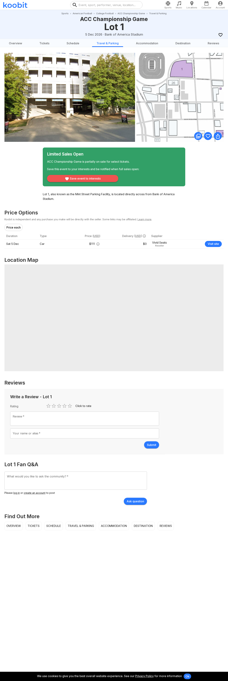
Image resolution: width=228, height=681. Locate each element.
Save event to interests (85, 178)
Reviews (213, 43)
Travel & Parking (108, 43)
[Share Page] (218, 136)
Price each (13, 227)
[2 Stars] (53, 406)
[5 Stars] (69, 406)
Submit (151, 445)
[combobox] (109, 5)
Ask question (135, 501)
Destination (182, 43)
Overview (15, 43)
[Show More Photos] (198, 136)
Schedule (73, 43)
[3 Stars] (59, 406)
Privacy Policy (144, 676)
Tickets (44, 43)
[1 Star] (48, 406)
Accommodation (147, 43)
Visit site (213, 244)
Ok (187, 676)
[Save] (220, 35)
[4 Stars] (64, 406)
